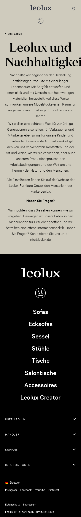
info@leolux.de (40, 239)
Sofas (40, 311)
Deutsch (15, 482)
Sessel (40, 336)
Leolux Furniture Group (26, 185)
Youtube (40, 490)
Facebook (26, 490)
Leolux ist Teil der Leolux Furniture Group (29, 512)
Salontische (40, 373)
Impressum (29, 504)
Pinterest (53, 490)
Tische (41, 360)
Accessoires (40, 385)
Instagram (11, 490)
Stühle (40, 348)
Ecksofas (41, 324)
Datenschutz (12, 504)
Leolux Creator (40, 397)
